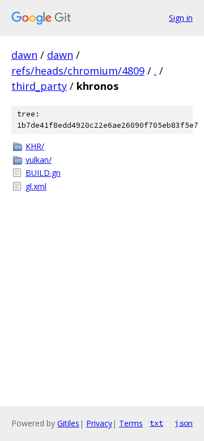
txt (156, 423)
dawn (24, 55)
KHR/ (35, 146)
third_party (39, 86)
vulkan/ (39, 159)
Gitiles (68, 423)
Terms (131, 423)
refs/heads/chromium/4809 (77, 70)
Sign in (181, 17)
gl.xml (36, 186)
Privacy (99, 423)
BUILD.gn (43, 172)
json (184, 423)
